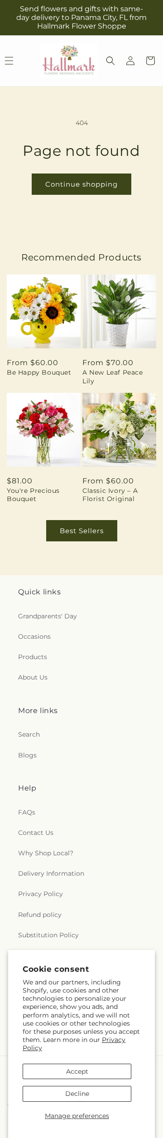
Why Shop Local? (45, 853)
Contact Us (35, 833)
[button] (110, 61)
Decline (77, 1094)
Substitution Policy (48, 935)
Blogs (27, 755)
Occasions (34, 636)
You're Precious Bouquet (33, 495)
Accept (77, 1071)
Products (32, 657)
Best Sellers (82, 530)
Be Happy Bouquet (39, 372)
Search (29, 734)
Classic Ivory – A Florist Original (110, 495)
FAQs (26, 812)
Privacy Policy (40, 894)
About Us (33, 677)
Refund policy (40, 915)
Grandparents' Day (47, 616)
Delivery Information (51, 873)
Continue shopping (81, 184)
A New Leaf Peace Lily (112, 376)
